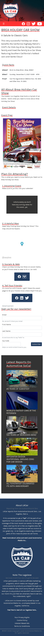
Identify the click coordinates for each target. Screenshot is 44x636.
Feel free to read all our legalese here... (22, 610)
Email (4, 315)
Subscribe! (36, 344)
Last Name (6, 331)
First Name (6, 324)
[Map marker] (22, 244)
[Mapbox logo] (6, 257)
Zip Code (5, 341)
